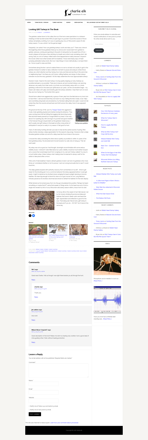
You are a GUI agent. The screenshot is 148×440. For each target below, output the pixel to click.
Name (31, 380)
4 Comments (47, 32)
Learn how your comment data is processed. (64, 423)
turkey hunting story (73, 251)
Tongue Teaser (57, 110)
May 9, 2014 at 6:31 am (37, 311)
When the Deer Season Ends (105, 194)
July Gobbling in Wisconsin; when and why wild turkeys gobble (36, 237)
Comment (32, 362)
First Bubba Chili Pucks (103, 198)
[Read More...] (98, 281)
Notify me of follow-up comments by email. (44, 406)
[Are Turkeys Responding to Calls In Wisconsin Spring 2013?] (58, 229)
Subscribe (99, 50)
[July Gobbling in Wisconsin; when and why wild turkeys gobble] (38, 229)
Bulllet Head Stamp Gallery (110, 66)
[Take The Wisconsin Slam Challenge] (78, 229)
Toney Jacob (100, 77)
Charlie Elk (76, 12)
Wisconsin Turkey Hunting (36, 252)
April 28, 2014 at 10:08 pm (38, 271)
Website (31, 397)
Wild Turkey (83, 251)
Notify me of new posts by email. (40, 410)
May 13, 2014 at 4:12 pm (37, 331)
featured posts (53, 251)
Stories (46, 249)
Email (31, 389)
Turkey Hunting (53, 249)
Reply (33, 280)
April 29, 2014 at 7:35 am (40, 288)
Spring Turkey (40, 249)
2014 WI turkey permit (42, 251)
